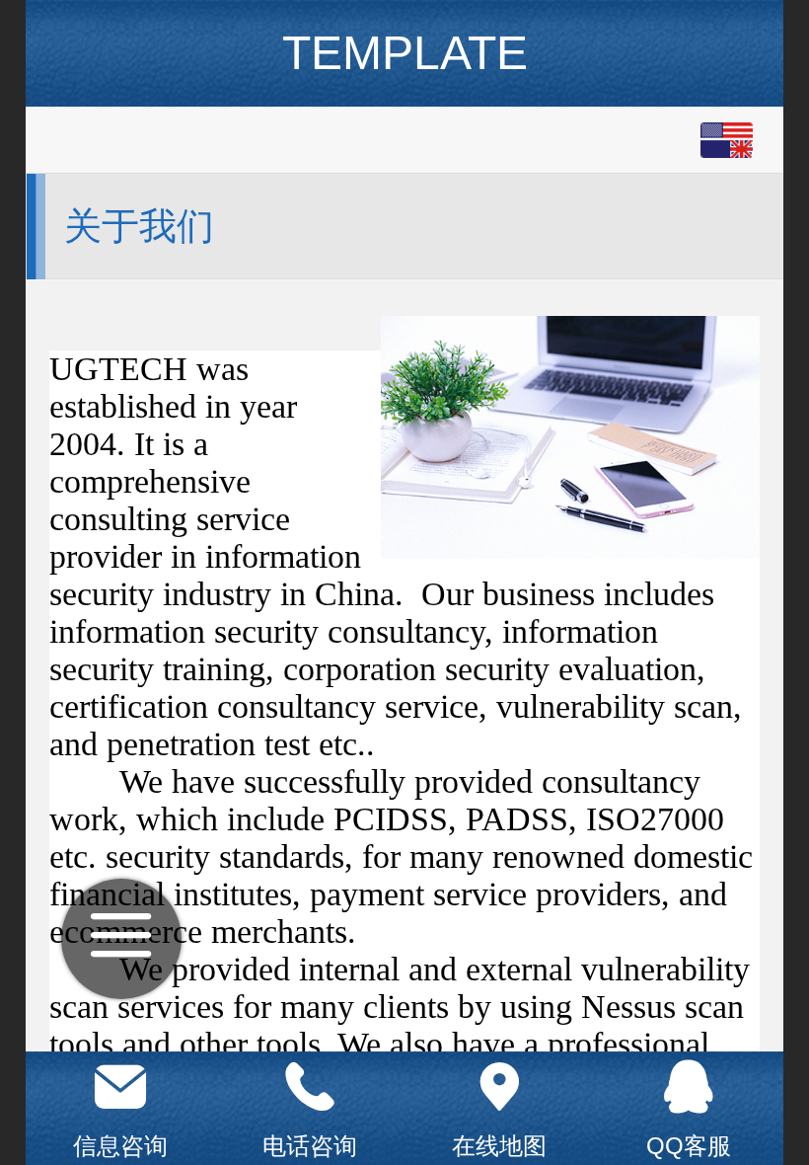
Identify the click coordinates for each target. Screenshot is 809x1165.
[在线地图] (499, 1087)
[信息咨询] (120, 1087)
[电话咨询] (309, 1087)
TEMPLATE (405, 53)
